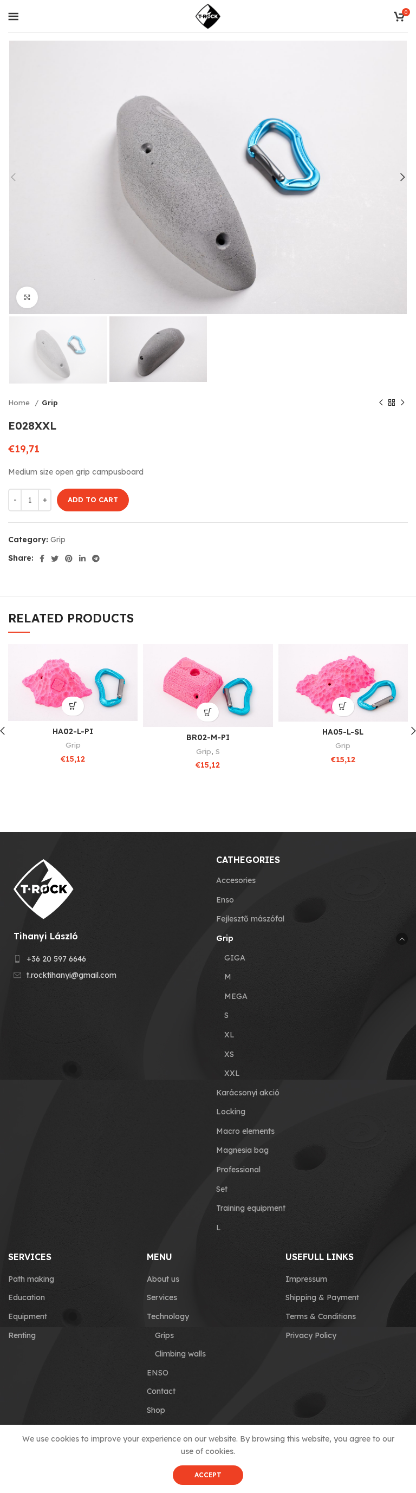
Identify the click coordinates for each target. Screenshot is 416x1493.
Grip (50, 402)
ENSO (157, 1373)
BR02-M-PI (208, 737)
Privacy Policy (310, 1335)
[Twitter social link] (55, 558)
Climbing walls (180, 1354)
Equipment (27, 1316)
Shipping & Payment (322, 1297)
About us (163, 1279)
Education (26, 1297)
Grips (164, 1335)
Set (221, 1189)
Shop (156, 1410)
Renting (22, 1335)
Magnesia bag (242, 1150)
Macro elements (245, 1131)
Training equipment (250, 1208)
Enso (225, 900)
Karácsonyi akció (248, 1093)
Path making (31, 1279)
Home (20, 402)
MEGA (236, 996)
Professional (238, 1169)
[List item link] (104, 959)
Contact (161, 1391)
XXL (232, 1073)
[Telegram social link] (96, 558)
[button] (72, 706)
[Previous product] (380, 402)
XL (229, 1035)
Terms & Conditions (320, 1316)
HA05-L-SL (342, 732)
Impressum (306, 1279)
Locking (230, 1111)
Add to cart (93, 499)
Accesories (236, 880)
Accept (208, 1475)
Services (162, 1297)
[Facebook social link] (42, 558)
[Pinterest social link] (69, 558)
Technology (168, 1316)
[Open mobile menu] (13, 16)
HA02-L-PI (73, 731)
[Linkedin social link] (82, 558)
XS (229, 1054)
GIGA (234, 958)
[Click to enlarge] (27, 297)
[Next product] (402, 402)
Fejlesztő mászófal (250, 919)
